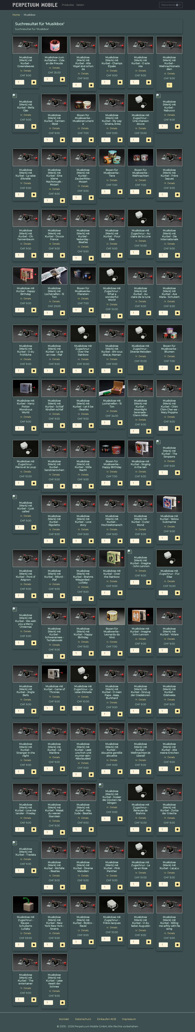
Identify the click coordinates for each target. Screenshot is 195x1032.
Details (27, 70)
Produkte (68, 4)
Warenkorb (171, 4)
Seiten (80, 4)
